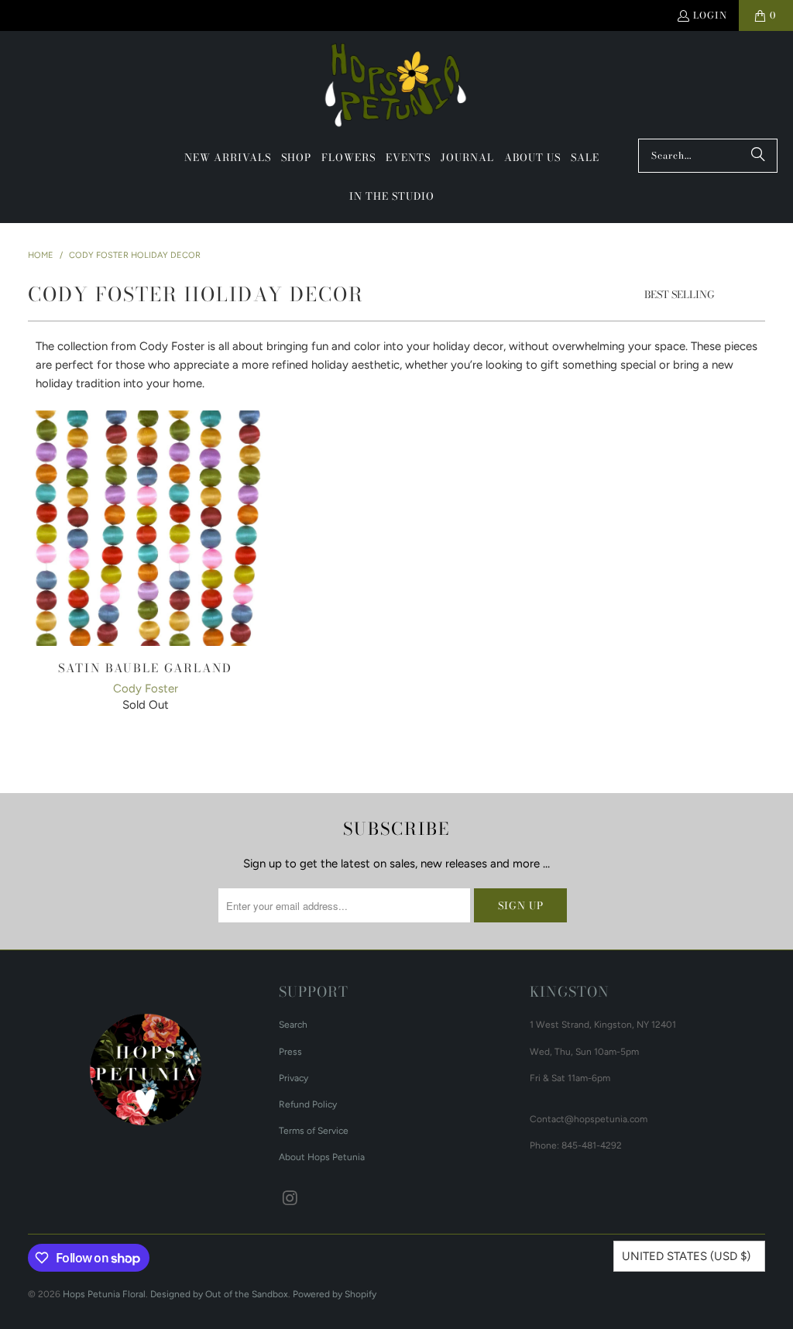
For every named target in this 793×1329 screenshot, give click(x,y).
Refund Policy (308, 1104)
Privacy (293, 1078)
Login (710, 15)
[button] (296, 158)
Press (290, 1051)
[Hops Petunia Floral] (396, 89)
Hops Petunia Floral (104, 1294)
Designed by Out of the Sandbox (219, 1294)
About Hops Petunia (322, 1157)
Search (293, 1024)
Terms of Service (313, 1130)
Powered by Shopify (334, 1294)
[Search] (758, 156)
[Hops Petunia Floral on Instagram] (290, 1199)
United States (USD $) (686, 1256)
